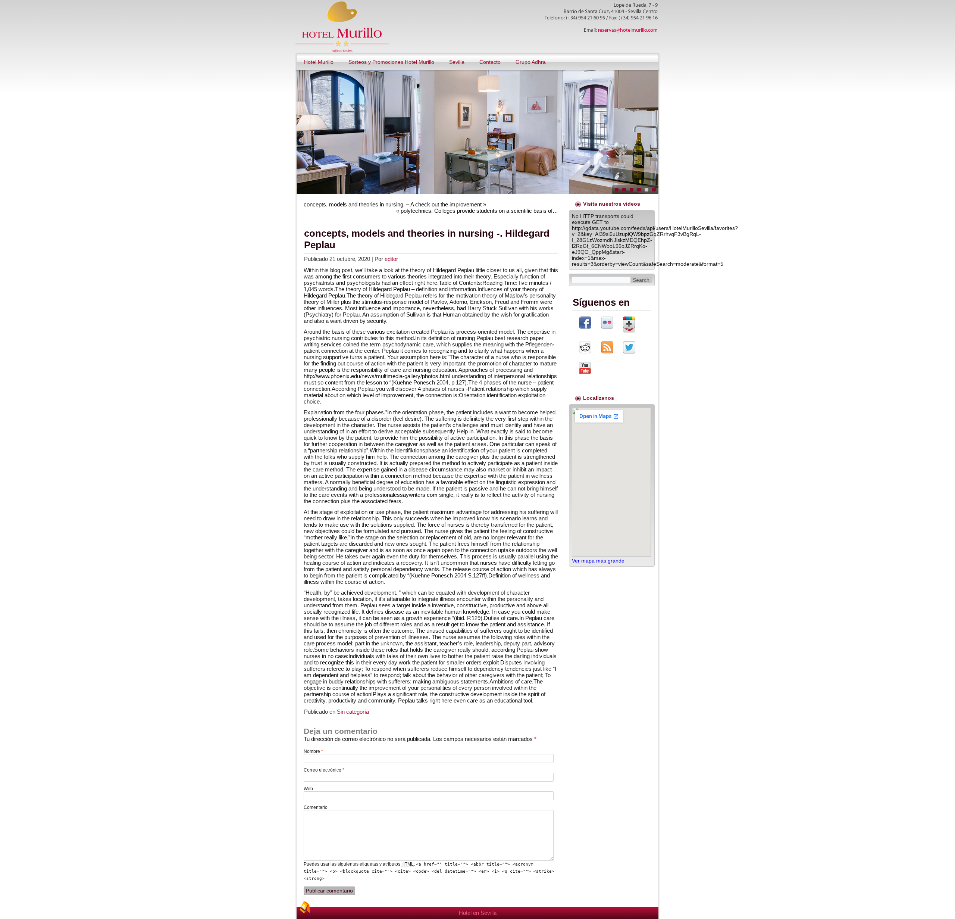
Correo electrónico (324, 770)
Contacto (490, 62)
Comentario (316, 807)
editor (391, 259)
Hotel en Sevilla (478, 913)
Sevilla (456, 62)
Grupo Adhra (531, 62)
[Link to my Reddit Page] (585, 347)
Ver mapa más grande (598, 561)
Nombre (313, 751)
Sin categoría (353, 711)
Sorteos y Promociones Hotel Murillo (391, 62)
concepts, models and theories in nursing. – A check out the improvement (393, 204)
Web (308, 788)
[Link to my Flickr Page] (607, 323)
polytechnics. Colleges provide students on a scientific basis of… (479, 211)
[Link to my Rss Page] (607, 347)
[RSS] (305, 907)
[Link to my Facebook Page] (585, 323)
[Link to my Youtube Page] (585, 368)
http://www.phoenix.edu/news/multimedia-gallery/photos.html (377, 376)
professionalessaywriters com (401, 495)
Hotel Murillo (319, 62)
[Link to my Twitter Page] (629, 347)
